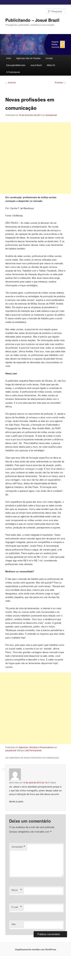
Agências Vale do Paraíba (28, 58)
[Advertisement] (35, 158)
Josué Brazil (36, 65)
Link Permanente (33, 750)
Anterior (10, 82)
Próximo (60, 82)
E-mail (17, 907)
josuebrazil (51, 115)
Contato (49, 58)
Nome (17, 890)
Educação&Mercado (15, 65)
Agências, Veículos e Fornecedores (36, 747)
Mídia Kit (51, 65)
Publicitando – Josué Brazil (32, 20)
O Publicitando (13, 72)
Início (8, 58)
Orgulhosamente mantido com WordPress (35, 949)
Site (14, 924)
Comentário (18, 847)
